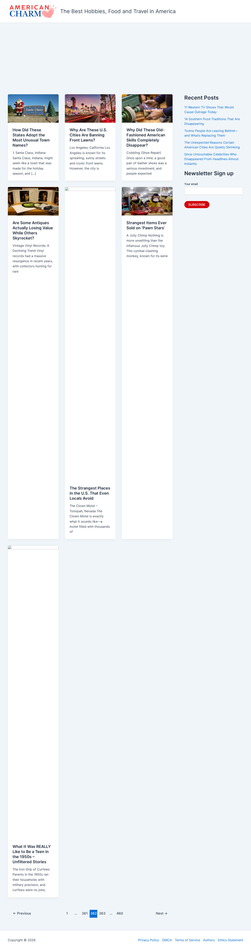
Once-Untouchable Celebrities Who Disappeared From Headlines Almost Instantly (211, 159)
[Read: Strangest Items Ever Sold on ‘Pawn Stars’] (147, 201)
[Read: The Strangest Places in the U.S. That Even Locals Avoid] (90, 334)
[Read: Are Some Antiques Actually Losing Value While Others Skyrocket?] (33, 201)
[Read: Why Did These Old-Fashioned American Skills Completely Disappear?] (147, 108)
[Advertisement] (125, 52)
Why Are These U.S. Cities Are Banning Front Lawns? (88, 135)
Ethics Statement (230, 940)
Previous (22, 913)
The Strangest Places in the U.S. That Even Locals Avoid (90, 493)
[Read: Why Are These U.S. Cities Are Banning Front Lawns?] (90, 108)
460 (119, 913)
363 (102, 913)
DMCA (167, 940)
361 (85, 913)
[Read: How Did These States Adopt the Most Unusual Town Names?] (33, 108)
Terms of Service (187, 940)
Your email (191, 184)
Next (161, 913)
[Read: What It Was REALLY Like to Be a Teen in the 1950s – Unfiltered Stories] (33, 692)
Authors (209, 940)
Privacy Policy (148, 940)
